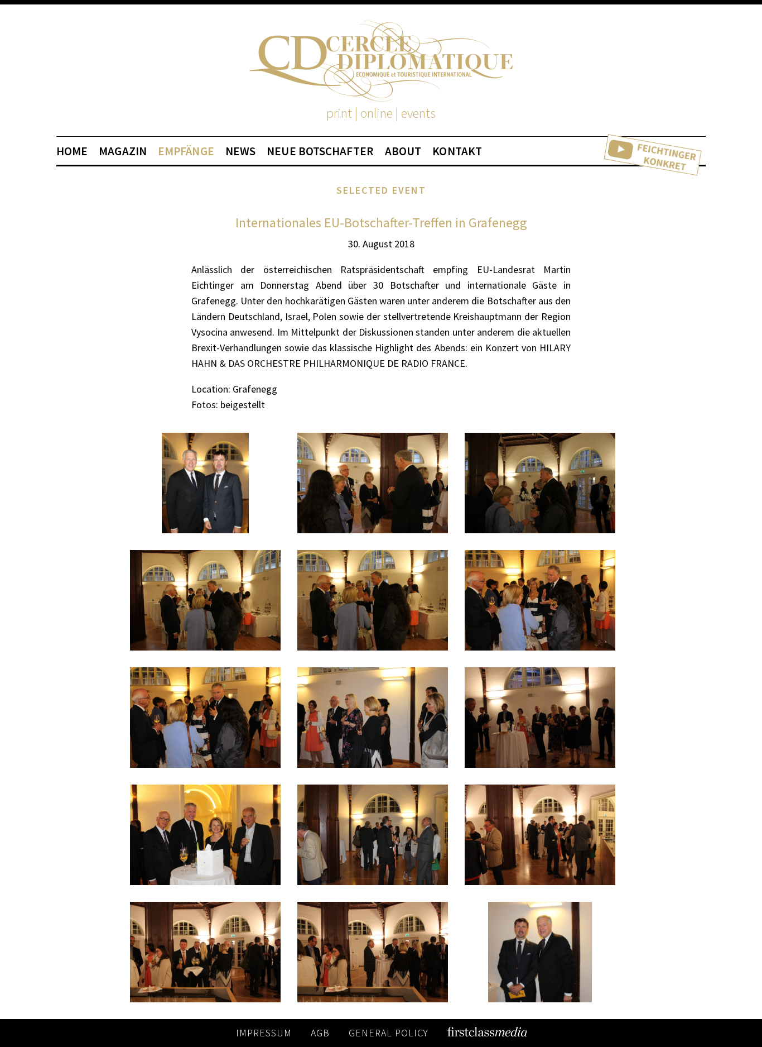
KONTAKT (457, 151)
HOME (72, 151)
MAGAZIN (123, 151)
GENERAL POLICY (388, 1032)
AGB (320, 1032)
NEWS (240, 151)
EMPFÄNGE (186, 151)
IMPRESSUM (264, 1032)
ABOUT (403, 151)
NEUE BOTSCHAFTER (320, 151)
